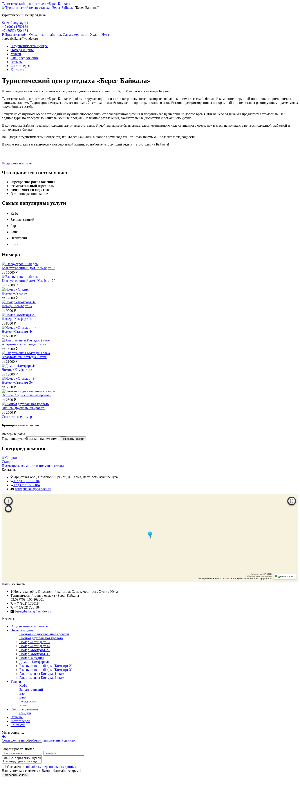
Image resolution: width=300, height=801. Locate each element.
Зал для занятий (31, 689)
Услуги (16, 54)
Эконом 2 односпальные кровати (44, 634)
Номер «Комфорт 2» (34, 650)
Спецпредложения (24, 58)
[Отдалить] (8, 508)
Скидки (25, 713)
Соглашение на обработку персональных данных (39, 740)
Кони (23, 705)
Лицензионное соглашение (259, 576)
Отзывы (17, 62)
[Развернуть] (291, 501)
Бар (22, 693)
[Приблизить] (8, 501)
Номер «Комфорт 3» (34, 654)
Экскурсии (27, 701)
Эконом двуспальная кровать (41, 638)
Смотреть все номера (17, 416)
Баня (22, 697)
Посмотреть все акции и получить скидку (33, 465)
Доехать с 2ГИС (286, 576)
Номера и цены (22, 50)
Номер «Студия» (31, 658)
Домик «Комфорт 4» (34, 662)
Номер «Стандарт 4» (34, 646)
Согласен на (41, 767)
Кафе (23, 685)
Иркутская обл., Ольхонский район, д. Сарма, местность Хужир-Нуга (56, 34)
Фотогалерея (20, 66)
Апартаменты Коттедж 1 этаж (41, 673)
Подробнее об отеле (17, 163)
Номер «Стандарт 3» (34, 642)
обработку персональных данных (51, 767)
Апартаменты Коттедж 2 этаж (41, 677)
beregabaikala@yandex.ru (33, 489)
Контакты (18, 70)
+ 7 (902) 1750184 (26, 481)
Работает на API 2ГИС (261, 574)
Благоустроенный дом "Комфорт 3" (45, 670)
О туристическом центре (29, 46)
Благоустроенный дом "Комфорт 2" (45, 666)
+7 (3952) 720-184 (26, 485)
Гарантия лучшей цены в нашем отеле (30, 438)
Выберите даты (13, 434)
